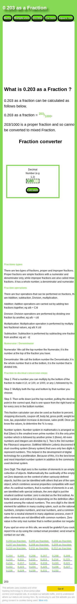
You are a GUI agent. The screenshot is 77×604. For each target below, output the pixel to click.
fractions (50, 18)
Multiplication (22, 18)
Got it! (61, 588)
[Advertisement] (40, 54)
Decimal (37, 18)
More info (43, 600)
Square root (66, 18)
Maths (7, 18)
